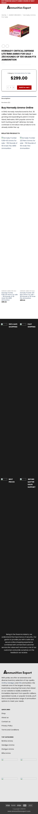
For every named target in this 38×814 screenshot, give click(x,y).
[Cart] (35, 7)
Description (6, 98)
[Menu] (3, 7)
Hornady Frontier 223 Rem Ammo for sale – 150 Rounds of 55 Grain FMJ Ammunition (27, 295)
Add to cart (24, 87)
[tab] (19, 98)
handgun (10, 683)
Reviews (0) (6, 102)
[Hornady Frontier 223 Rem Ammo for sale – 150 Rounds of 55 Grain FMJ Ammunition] (28, 213)
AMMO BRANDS (15, 15)
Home (4, 15)
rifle (20, 683)
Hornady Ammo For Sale (22, 73)
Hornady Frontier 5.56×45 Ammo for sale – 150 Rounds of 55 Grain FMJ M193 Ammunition (10, 296)
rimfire (4, 683)
